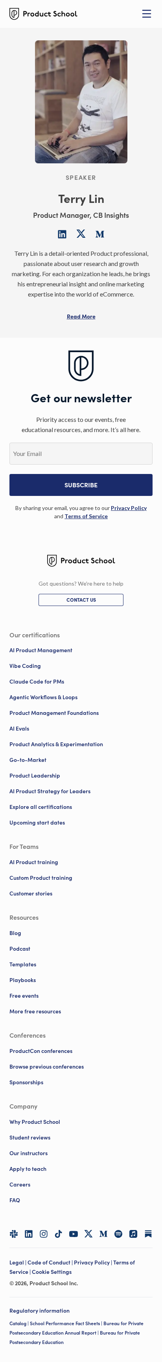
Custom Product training (40, 877)
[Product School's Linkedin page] (28, 1234)
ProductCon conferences (40, 1051)
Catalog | (19, 1323)
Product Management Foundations (54, 712)
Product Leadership (34, 775)
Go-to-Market (27, 759)
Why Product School (34, 1121)
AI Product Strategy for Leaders (49, 791)
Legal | (18, 1262)
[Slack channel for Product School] (13, 1234)
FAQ (14, 1200)
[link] (129, 508)
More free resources (35, 1011)
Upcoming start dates (37, 822)
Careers (19, 1184)
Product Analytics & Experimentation (56, 744)
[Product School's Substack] (148, 1234)
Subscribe (81, 485)
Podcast (19, 948)
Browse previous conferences (46, 1066)
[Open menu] (147, 14)
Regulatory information (39, 1310)
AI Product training (33, 862)
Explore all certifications (40, 806)
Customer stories (30, 893)
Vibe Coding (25, 665)
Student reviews (29, 1137)
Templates (22, 964)
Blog (15, 933)
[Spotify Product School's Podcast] (118, 1234)
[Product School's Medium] (103, 1234)
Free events (24, 995)
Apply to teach (27, 1168)
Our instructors (28, 1153)
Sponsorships (26, 1082)
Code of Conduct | (51, 1262)
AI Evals (19, 728)
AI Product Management (40, 650)
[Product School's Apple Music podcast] (133, 1234)
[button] (81, 316)
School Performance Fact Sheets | (66, 1323)
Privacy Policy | (93, 1262)
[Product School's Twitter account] (88, 1233)
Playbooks (22, 980)
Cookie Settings (52, 1271)
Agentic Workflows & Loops (43, 697)
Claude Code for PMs (36, 681)
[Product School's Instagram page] (43, 1234)
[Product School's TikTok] (58, 1234)
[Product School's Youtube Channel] (73, 1234)
